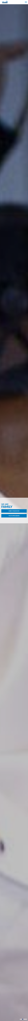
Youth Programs (14, 515)
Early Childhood (14, 511)
